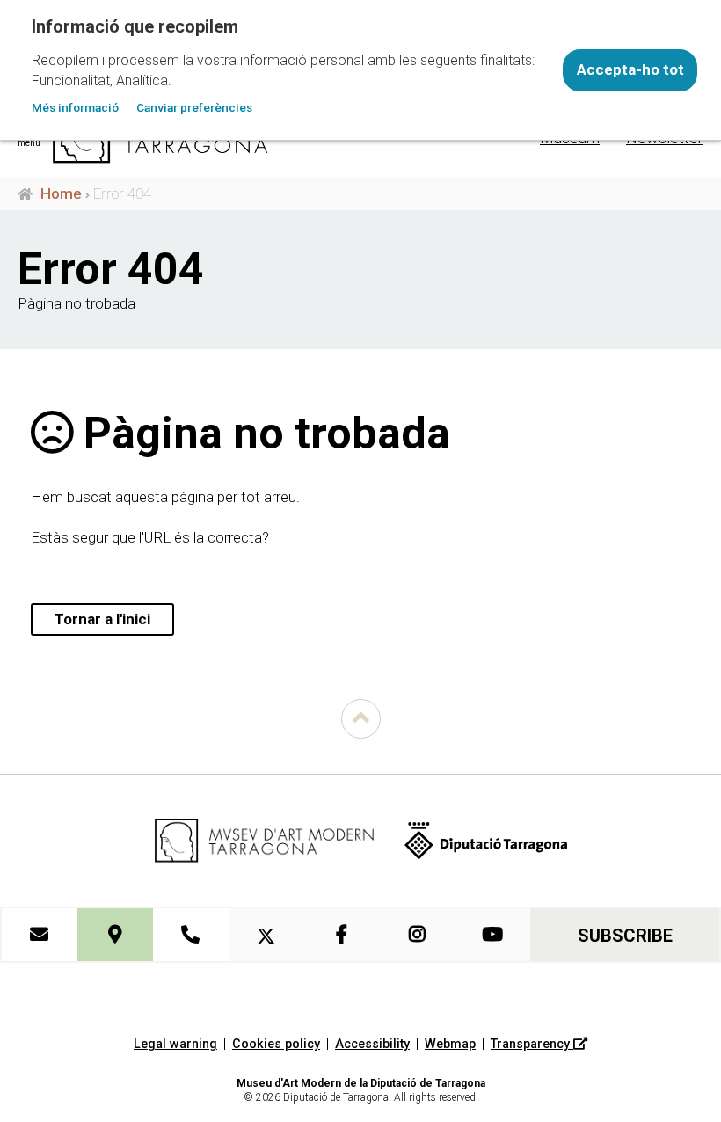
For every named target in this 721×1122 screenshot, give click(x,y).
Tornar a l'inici (102, 619)
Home (61, 193)
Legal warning (175, 1044)
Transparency (532, 1044)
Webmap (450, 1044)
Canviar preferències (194, 107)
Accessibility (372, 1044)
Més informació (75, 107)
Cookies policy (276, 1044)
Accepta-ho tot (630, 69)
